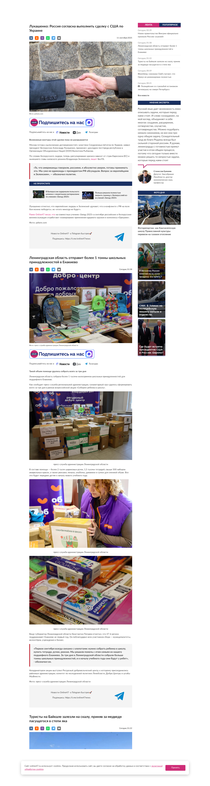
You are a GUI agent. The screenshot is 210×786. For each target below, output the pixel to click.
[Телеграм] (86, 135)
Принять (175, 768)
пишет (94, 159)
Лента (148, 25)
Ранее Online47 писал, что (42, 215)
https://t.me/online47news (77, 239)
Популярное (170, 25)
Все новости (143, 96)
